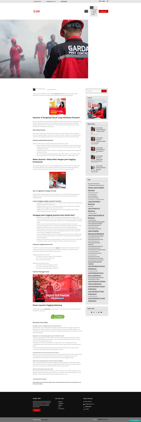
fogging (58, 247)
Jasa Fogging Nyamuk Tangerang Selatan (96, 259)
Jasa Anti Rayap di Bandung (93, 197)
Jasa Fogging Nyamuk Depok (94, 228)
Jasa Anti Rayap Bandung (92, 194)
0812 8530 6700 (88, 406)
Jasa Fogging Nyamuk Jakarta (94, 248)
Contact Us (61, 403)
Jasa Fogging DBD (90, 206)
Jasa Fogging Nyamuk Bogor (94, 225)
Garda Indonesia (44, 419)
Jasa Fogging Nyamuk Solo (92, 254)
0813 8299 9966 (64, 1)
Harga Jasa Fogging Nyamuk (49, 382)
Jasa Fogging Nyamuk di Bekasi (95, 236)
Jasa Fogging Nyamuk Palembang (93, 251)
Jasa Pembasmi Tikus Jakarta (92, 296)
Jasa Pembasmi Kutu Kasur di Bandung (95, 274)
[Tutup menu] (91, 7)
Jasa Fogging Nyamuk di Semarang (94, 243)
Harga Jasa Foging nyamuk (93, 192)
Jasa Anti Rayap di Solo (92, 199)
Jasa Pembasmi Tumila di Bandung (96, 299)
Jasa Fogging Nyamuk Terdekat (39, 379)
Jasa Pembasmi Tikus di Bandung (96, 292)
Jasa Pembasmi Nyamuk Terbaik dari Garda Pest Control (95, 278)
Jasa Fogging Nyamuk (92, 220)
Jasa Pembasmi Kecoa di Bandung (96, 267)
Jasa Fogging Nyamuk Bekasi (95, 223)
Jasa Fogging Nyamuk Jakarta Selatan (96, 249)
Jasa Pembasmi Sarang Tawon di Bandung (96, 282)
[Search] (104, 91)
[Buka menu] (86, 11)
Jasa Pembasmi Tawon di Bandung (96, 287)
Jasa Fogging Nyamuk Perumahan (63, 382)
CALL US (36, 410)
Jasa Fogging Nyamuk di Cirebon (94, 237)
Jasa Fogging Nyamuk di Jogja (95, 239)
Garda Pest (47, 309)
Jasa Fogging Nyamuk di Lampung (93, 241)
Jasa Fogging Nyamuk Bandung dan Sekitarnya (100, 149)
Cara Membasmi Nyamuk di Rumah (96, 185)
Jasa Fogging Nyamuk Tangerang (95, 258)
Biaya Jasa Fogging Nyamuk (93, 183)
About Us (60, 401)
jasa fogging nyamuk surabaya (94, 256)
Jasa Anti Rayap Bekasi (92, 196)
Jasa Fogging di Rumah (92, 213)
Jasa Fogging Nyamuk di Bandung (96, 232)
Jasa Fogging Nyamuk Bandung (96, 222)
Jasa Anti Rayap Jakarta (100, 199)
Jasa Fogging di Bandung (94, 209)
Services (60, 405)
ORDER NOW (103, 11)
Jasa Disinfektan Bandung (94, 202)
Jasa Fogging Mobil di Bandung (96, 216)
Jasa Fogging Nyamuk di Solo (95, 246)
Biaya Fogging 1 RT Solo (38, 382)
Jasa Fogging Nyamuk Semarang (94, 253)
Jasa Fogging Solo (74, 382)
